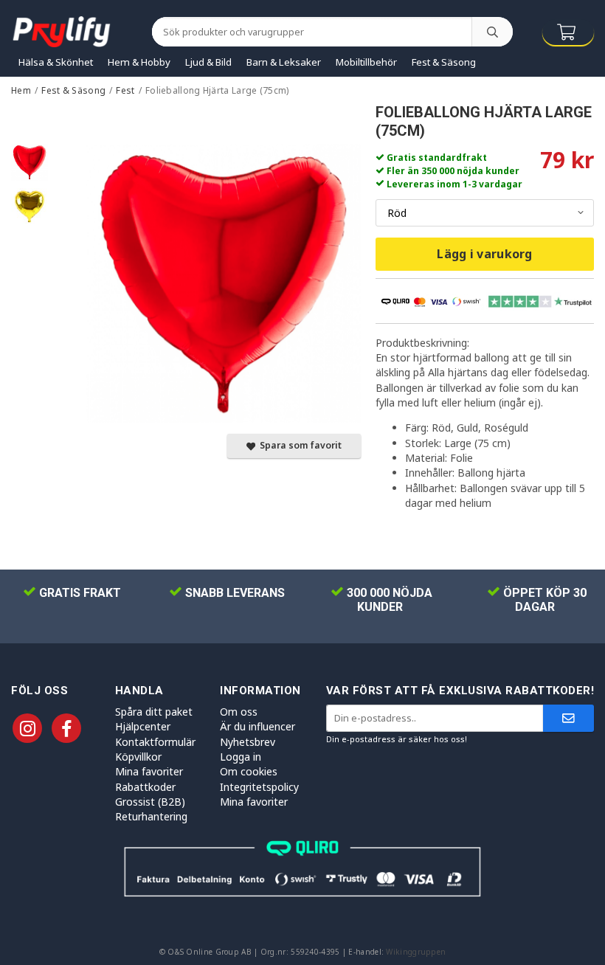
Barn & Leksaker (283, 62)
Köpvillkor (138, 757)
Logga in (240, 757)
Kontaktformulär (155, 742)
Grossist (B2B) (150, 802)
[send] (568, 718)
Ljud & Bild (208, 62)
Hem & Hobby (139, 62)
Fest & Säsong (444, 62)
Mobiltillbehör (366, 62)
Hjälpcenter (142, 726)
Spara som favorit (298, 445)
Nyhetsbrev (247, 742)
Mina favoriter (149, 771)
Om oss (238, 712)
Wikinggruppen (416, 952)
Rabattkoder (145, 787)
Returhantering (151, 816)
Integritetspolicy (259, 787)
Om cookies (248, 771)
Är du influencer (257, 726)
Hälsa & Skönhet (55, 62)
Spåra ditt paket (154, 712)
